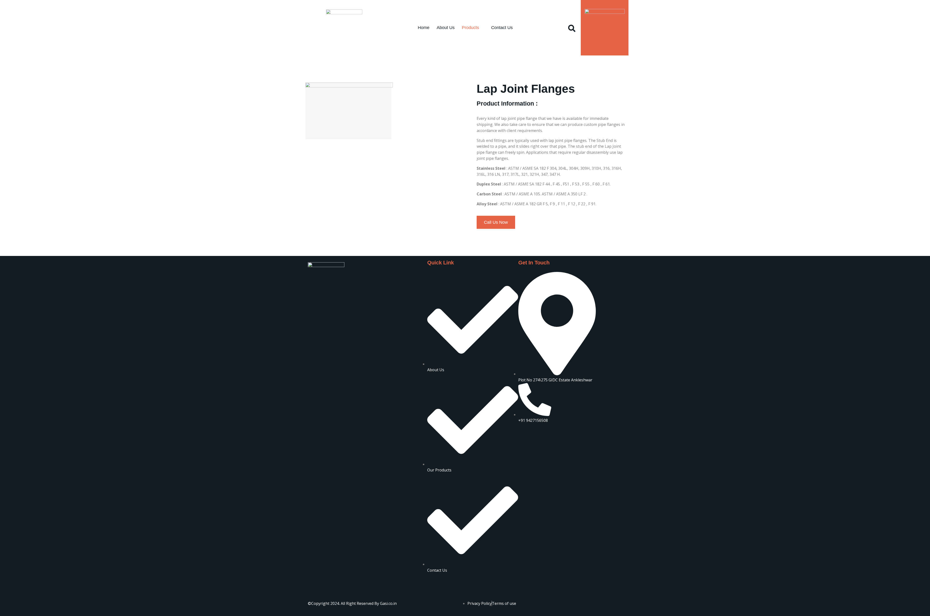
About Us (446, 27)
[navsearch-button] (572, 27)
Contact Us (502, 27)
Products (470, 27)
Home (423, 27)
